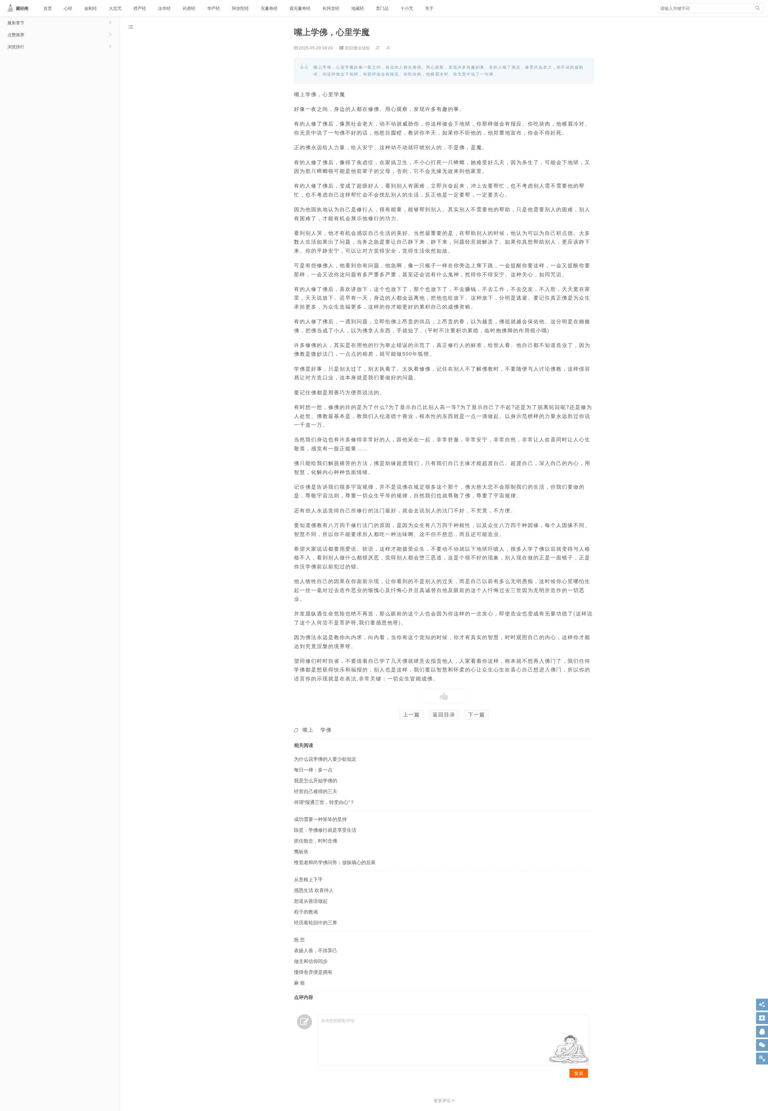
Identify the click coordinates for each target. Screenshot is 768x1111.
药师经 (189, 8)
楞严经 (140, 8)
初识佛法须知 (357, 48)
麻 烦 (299, 982)
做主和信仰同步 (311, 961)
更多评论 (443, 1100)
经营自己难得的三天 (315, 791)
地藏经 (357, 8)
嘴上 (308, 729)
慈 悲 (299, 939)
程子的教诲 (306, 911)
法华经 (164, 8)
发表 (579, 1073)
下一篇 (476, 714)
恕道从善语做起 (311, 900)
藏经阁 (22, 8)
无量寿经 (269, 8)
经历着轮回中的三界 (315, 922)
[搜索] (758, 8)
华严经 (213, 8)
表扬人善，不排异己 (315, 950)
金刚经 (90, 8)
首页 (48, 8)
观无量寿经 (300, 8)
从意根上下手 (308, 879)
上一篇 (411, 714)
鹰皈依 (301, 851)
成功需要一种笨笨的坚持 (320, 819)
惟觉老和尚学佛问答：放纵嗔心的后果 (335, 862)
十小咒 (406, 8)
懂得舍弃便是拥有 (313, 971)
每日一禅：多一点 (313, 769)
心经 (68, 8)
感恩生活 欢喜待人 (314, 890)
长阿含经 (330, 8)
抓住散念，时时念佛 (315, 840)
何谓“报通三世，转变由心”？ (324, 801)
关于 (429, 8)
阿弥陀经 (240, 8)
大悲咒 (115, 8)
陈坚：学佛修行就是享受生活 (325, 829)
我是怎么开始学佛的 (315, 780)
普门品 (382, 8)
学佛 (326, 729)
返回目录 (444, 714)
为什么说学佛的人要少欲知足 (325, 758)
